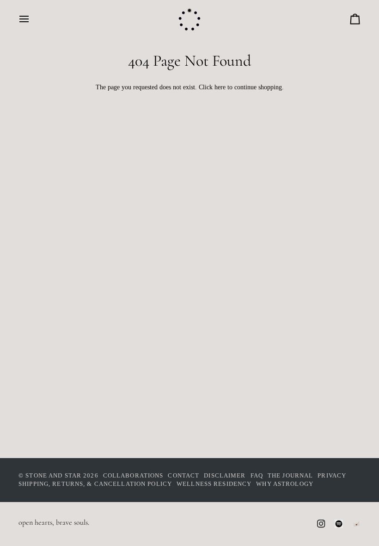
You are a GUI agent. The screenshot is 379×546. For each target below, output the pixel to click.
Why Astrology (284, 484)
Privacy (332, 475)
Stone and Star (53, 475)
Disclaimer (224, 475)
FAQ (257, 475)
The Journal (290, 475)
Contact (183, 475)
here (220, 87)
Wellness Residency (214, 484)
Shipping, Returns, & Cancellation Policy (95, 484)
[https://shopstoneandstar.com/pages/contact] (356, 524)
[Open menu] (32, 19)
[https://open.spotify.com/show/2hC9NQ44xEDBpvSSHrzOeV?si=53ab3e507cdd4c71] (339, 524)
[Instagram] (321, 524)
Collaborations (133, 475)
